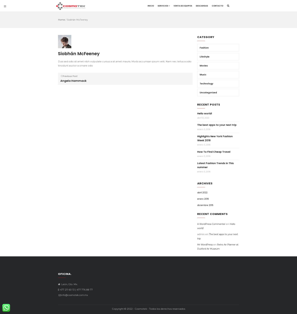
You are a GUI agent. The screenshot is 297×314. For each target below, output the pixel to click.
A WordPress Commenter (211, 224)
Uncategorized (208, 92)
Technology (206, 83)
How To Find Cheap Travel (213, 152)
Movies (204, 65)
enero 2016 (203, 198)
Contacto (217, 5)
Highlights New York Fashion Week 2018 (215, 138)
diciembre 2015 (205, 205)
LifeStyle (204, 56)
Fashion (204, 47)
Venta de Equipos (183, 5)
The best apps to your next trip (217, 125)
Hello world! (204, 113)
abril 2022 (202, 192)
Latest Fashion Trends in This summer (215, 165)
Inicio (151, 5)
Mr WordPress (205, 244)
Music (203, 74)
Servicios (163, 5)
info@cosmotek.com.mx (74, 295)
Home (61, 19)
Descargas (202, 5)
